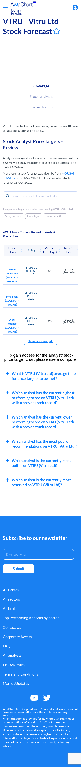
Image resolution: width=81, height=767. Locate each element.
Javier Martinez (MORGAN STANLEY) (12, 275)
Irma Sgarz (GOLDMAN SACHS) (12, 300)
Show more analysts (40, 341)
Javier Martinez (55, 216)
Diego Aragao (13, 216)
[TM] (21, 4)
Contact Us (12, 627)
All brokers (12, 608)
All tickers (11, 590)
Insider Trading (41, 107)
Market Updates (16, 683)
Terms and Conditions (20, 674)
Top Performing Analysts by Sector (31, 617)
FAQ (6, 646)
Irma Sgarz (33, 216)
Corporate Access (17, 636)
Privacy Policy (14, 665)
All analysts (12, 655)
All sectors (11, 599)
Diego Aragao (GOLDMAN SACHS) (12, 325)
